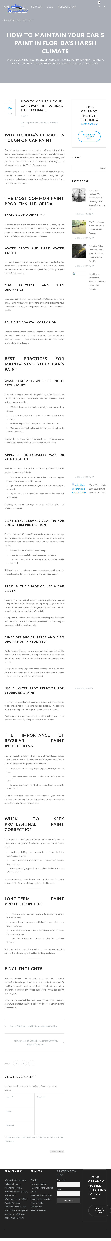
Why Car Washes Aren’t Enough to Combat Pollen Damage (96, 227)
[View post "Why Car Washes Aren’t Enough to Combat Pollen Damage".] (79, 227)
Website (10, 1125)
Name (10, 1097)
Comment (41, 1097)
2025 (10, 114)
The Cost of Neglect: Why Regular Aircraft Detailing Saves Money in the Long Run (97, 199)
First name (61, 1180)
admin (25, 116)
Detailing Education (30, 122)
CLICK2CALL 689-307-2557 (89, 136)
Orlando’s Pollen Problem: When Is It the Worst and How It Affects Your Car (96, 253)
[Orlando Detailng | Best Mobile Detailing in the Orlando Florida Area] (17, 9)
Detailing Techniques (49, 122)
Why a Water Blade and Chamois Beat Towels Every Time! (97, 489)
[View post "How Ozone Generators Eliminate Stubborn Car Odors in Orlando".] (79, 373)
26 (10, 107)
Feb (10, 102)
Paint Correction (38, 1210)
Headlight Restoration (41, 1199)
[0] (99, 6)
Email (9, 1111)
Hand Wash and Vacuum (41, 1195)
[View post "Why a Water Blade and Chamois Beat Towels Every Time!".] (79, 584)
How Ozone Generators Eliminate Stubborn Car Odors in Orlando (97, 281)
